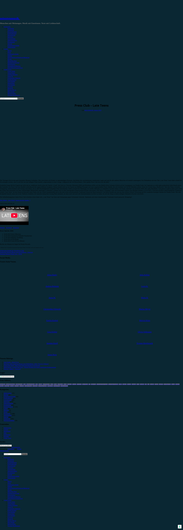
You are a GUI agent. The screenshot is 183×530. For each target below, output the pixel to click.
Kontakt (6, 436)
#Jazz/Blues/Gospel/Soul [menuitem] (15, 498)
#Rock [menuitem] (10, 481)
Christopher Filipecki (14, 78)
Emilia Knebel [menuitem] (12, 510)
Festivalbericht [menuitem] (12, 464)
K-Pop (137, 384)
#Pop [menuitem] (9, 483)
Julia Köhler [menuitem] (11, 515)
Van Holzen (35, 386)
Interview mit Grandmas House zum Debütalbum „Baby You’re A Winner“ (26, 364)
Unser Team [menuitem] (11, 502)
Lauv (148, 384)
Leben (6, 408)
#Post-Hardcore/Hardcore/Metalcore (18, 57)
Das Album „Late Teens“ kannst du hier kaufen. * (15, 200)
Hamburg (124, 384)
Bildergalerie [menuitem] (11, 478)
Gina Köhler (11, 81)
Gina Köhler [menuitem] (11, 512)
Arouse (19, 449)
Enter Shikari (85, 384)
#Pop (9, 52)
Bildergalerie (11, 47)
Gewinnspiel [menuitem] (11, 469)
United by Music (28, 386)
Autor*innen (7, 69)
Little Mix (161, 384)
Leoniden (152, 384)
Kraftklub (142, 384)
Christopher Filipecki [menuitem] (14, 509)
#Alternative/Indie (13, 54)
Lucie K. (10, 86)
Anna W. (10, 76)
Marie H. (10, 88)
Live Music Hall (167, 384)
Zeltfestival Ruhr (64, 386)
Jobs (5, 433)
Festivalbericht (12, 33)
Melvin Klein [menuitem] (12, 524)
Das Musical (60, 384)
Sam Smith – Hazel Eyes (11, 362)
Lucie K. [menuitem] (10, 517)
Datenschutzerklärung (7, 376)
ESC (89, 384)
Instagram (16, 227)
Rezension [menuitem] (11, 459)
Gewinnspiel (11, 39)
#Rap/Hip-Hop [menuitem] (12, 491)
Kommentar (11, 42)
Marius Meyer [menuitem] (12, 521)
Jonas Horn (11, 83)
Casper (51, 384)
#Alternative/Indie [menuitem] (13, 485)
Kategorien (7, 27)
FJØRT (120, 384)
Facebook (9, 227)
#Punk (10, 59)
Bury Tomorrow (46, 384)
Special (10, 44)
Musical (173, 384)
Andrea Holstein (13, 74)
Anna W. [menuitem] (10, 507)
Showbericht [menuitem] (11, 466)
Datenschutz (7, 428)
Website (2, 227)
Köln (146, 384)
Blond (36, 384)
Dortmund (69, 384)
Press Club (20, 250)
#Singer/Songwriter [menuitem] (13, 493)
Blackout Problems (30, 384)
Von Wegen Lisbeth (42, 386)
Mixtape (6, 410)
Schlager (12, 386)
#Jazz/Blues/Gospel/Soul (15, 68)
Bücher (6, 395)
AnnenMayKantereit (10, 384)
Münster (2, 386)
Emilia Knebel (12, 80)
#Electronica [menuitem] (11, 495)
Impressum (7, 431)
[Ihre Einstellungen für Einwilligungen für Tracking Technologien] (179, 526)
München (177, 384)
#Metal (10, 56)
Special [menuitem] (10, 474)
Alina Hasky (11, 73)
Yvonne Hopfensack (14, 95)
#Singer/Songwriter (13, 62)
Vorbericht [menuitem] (11, 461)
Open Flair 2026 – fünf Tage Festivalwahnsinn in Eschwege (22, 365)
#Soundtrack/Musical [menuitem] (14, 497)
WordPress (11, 449)
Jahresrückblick (12, 40)
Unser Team (11, 71)
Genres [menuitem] (6, 480)
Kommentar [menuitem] (11, 473)
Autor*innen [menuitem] (7, 500)
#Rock (10, 50)
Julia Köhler (11, 85)
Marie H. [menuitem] (10, 519)
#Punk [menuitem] (10, 490)
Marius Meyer (12, 90)
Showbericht (11, 35)
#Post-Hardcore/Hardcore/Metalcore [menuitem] (18, 488)
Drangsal (74, 384)
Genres (6, 49)
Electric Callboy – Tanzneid (12, 369)
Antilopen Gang (19, 384)
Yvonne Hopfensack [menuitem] (14, 526)
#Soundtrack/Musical (14, 66)
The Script (16, 386)
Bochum (40, 384)
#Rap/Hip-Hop (12, 61)
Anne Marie (2, 384)
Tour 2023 (21, 386)
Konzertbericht (12, 32)
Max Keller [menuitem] (11, 522)
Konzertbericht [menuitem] (12, 462)
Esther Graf (93, 384)
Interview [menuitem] (10, 468)
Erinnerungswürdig (13, 45)
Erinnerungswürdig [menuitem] (13, 476)
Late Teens (14, 250)
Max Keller (11, 92)
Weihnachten (50, 386)
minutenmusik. (10, 18)
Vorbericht (11, 30)
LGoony (156, 384)
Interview (10, 37)
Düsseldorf (79, 384)
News (5, 412)
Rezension (11, 28)
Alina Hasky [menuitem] (11, 503)
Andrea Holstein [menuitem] (13, 505)
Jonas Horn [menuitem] (11, 514)
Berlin (24, 384)
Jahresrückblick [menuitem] (12, 471)
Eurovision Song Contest (102, 384)
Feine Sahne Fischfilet (113, 384)
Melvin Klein (12, 93)
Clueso (55, 384)
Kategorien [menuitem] (7, 457)
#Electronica (11, 64)
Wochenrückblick (9, 420)
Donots (65, 384)
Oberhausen (7, 386)
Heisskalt (129, 384)
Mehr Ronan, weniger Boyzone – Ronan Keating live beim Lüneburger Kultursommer (30, 367)
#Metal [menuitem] (10, 486)
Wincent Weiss (56, 386)
